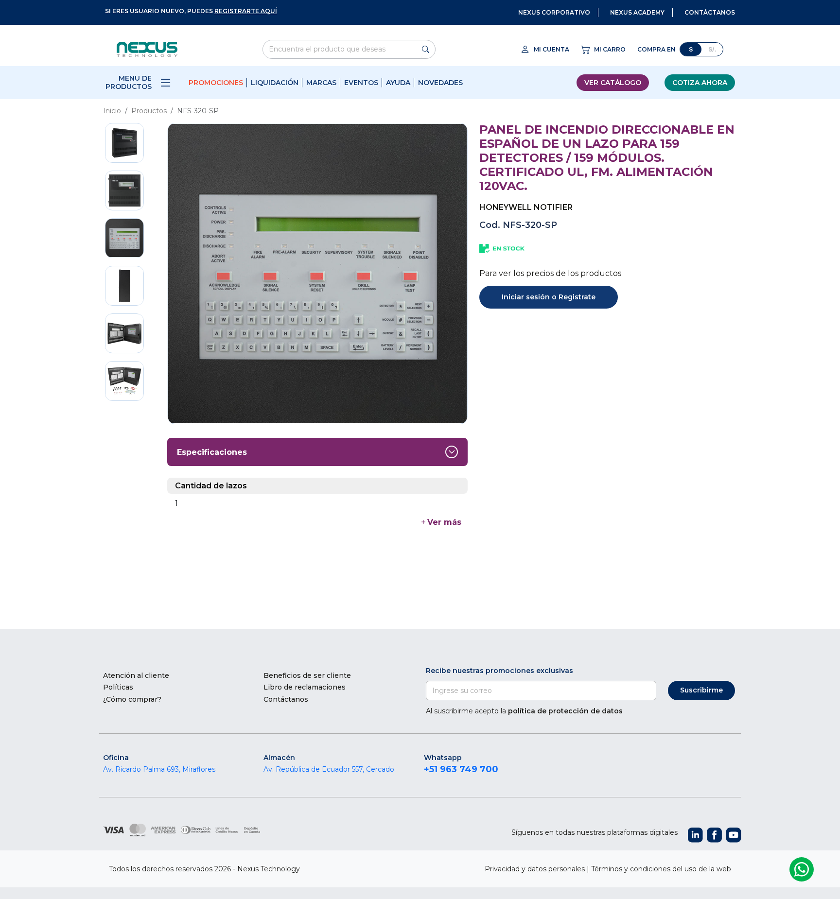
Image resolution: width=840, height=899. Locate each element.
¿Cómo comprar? (132, 699)
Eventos (361, 82)
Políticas (118, 687)
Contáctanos (285, 699)
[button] (440, 522)
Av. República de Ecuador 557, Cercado (328, 769)
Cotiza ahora (699, 82)
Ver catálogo (612, 82)
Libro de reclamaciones (304, 687)
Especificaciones (212, 452)
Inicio (112, 110)
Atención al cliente (136, 675)
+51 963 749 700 (461, 769)
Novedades (440, 82)
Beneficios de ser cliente (307, 675)
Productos (149, 110)
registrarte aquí (245, 11)
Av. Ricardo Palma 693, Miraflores (159, 769)
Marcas (321, 82)
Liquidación (274, 82)
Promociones (216, 82)
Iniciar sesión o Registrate (548, 297)
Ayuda (398, 82)
